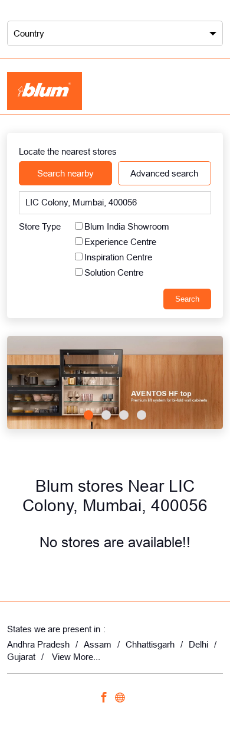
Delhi (198, 644)
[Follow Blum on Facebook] (106, 698)
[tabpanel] (115, 382)
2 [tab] (106, 415)
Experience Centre (120, 241)
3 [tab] (124, 415)
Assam (97, 644)
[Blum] (44, 91)
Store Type (40, 226)
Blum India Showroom (126, 226)
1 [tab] (88, 415)
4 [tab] (141, 415)
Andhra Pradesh (38, 644)
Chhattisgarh (150, 644)
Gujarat (21, 657)
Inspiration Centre (118, 256)
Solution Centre (113, 272)
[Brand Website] (123, 698)
